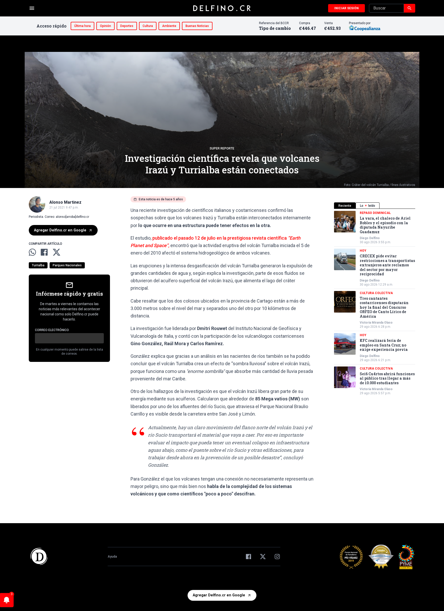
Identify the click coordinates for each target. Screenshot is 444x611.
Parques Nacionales (67, 265)
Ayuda (112, 556)
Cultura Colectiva (376, 293)
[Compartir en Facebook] (44, 252)
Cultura (148, 26)
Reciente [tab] (344, 206)
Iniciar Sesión (346, 8)
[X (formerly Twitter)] (263, 556)
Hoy (363, 250)
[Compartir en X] (56, 252)
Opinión (105, 26)
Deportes (126, 26)
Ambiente (169, 26)
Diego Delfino (370, 238)
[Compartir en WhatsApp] (32, 252)
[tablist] (374, 205)
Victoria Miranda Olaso (376, 322)
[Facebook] (248, 556)
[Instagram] (277, 556)
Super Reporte (222, 148)
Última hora (82, 26)
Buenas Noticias (197, 26)
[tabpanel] (374, 303)
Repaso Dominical (375, 213)
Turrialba (38, 265)
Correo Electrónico (52, 330)
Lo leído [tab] (367, 206)
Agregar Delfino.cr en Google (60, 230)
